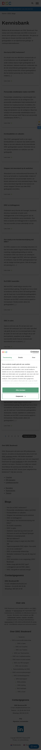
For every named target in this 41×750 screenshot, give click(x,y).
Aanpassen (19, 396)
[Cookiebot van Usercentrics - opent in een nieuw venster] (30, 352)
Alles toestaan (20, 390)
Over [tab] (33, 357)
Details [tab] (20, 357)
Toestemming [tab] (7, 357)
